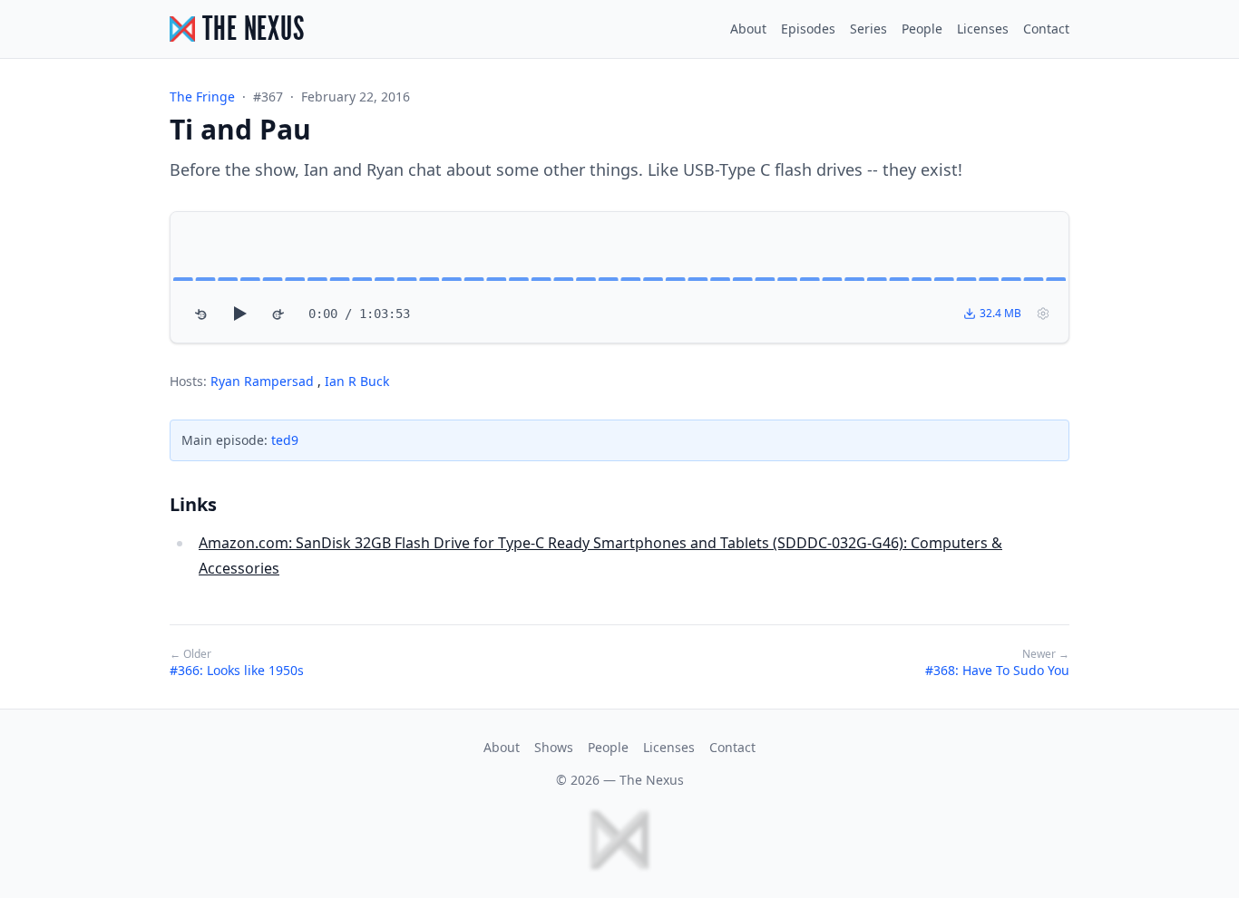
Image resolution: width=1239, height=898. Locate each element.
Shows (553, 747)
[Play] (239, 313)
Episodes (808, 28)
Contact (1046, 28)
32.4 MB (1000, 313)
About (748, 28)
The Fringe (202, 96)
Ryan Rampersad (263, 381)
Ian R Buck (357, 381)
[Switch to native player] (1043, 313)
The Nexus (652, 779)
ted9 (284, 440)
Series (868, 28)
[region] (619, 277)
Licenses (983, 28)
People (922, 28)
